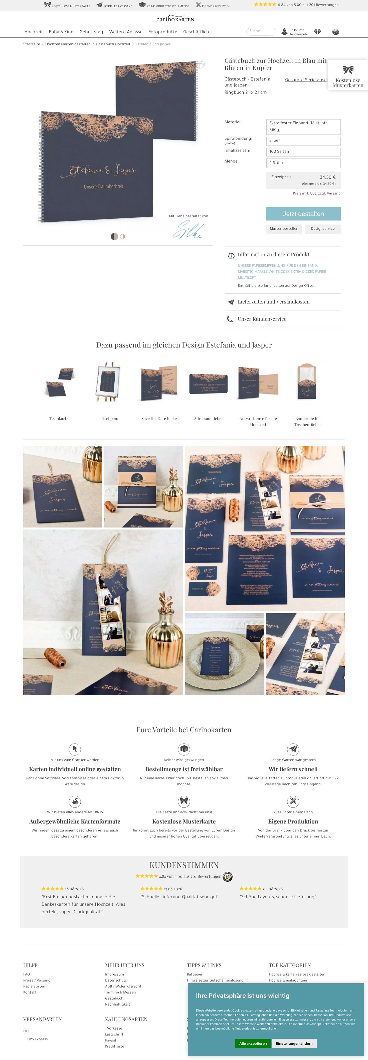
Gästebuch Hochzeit (113, 45)
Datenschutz (116, 981)
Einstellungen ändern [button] (294, 1043)
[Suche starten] (273, 32)
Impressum (114, 975)
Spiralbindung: (238, 141)
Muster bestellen (284, 229)
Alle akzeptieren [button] (253, 1043)
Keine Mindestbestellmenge (164, 5)
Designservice (323, 229)
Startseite (31, 45)
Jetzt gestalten (303, 213)
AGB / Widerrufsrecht (123, 987)
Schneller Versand (114, 5)
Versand (334, 194)
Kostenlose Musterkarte (67, 5)
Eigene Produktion (213, 5)
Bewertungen (327, 6)
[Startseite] (183, 19)
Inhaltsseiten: (237, 151)
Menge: (232, 162)
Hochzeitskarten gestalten (68, 45)
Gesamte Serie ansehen (310, 80)
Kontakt (30, 993)
